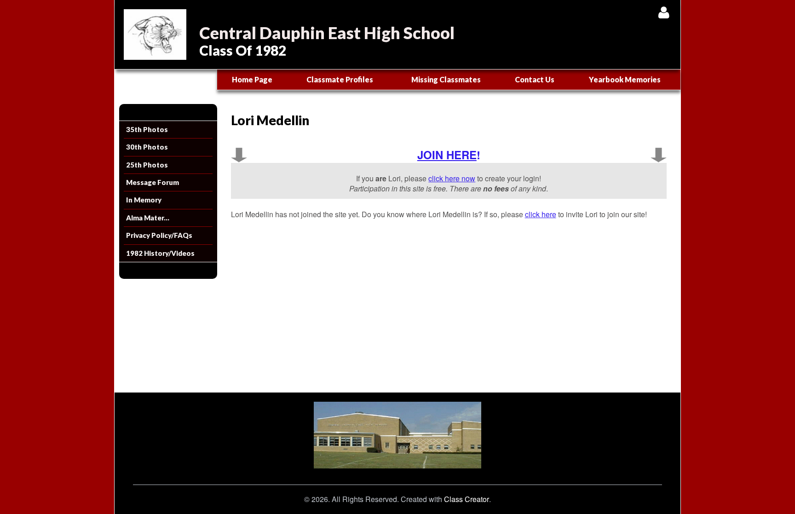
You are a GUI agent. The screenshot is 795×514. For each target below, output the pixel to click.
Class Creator (466, 499)
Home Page (252, 79)
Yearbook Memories (625, 79)
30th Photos (147, 147)
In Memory (143, 200)
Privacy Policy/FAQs (159, 235)
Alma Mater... (147, 218)
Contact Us (534, 79)
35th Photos (147, 129)
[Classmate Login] (663, 12)
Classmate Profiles (339, 79)
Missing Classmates (446, 79)
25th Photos (147, 165)
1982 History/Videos (160, 253)
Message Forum (152, 182)
